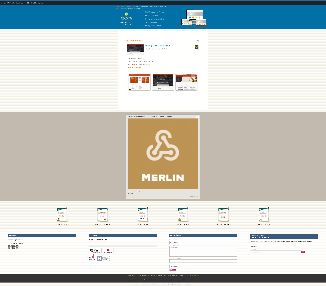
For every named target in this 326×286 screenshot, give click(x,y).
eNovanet (164, 284)
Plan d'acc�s (178, 275)
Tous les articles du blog (134, 40)
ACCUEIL (118, 8)
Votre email (253, 249)
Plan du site (130, 8)
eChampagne (179, 284)
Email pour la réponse (175, 258)
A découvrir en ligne (134, 67)
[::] (139, 82)
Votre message (173, 245)
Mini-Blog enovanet (37, 3)
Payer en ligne (194, 275)
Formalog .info (158, 284)
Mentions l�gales (144, 275)
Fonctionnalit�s (137, 8)
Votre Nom (253, 244)
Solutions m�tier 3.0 (22, 3)
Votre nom (172, 240)
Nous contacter (124, 8)
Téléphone (172, 264)
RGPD (186, 275)
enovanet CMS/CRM (7, 3)
